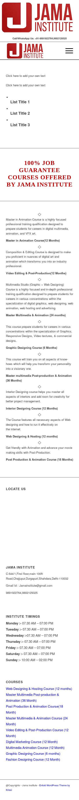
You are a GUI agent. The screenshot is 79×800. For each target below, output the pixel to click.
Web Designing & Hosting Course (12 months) (39, 688)
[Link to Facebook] (50, 794)
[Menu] (67, 50)
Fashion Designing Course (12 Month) (33, 759)
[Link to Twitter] (63, 794)
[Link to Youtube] (69, 794)
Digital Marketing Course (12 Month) (32, 741)
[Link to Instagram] (56, 794)
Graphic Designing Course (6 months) (33, 753)
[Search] (56, 50)
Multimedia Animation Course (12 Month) (35, 747)
